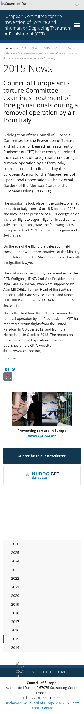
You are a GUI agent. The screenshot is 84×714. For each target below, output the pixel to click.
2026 (15, 544)
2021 (15, 587)
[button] (42, 5)
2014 (15, 647)
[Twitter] (13, 369)
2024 (15, 561)
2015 (15, 639)
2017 (15, 621)
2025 (15, 552)
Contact (48, 707)
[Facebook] (6, 369)
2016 (15, 630)
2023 (15, 570)
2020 (15, 595)
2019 (15, 604)
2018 (15, 613)
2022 (15, 578)
